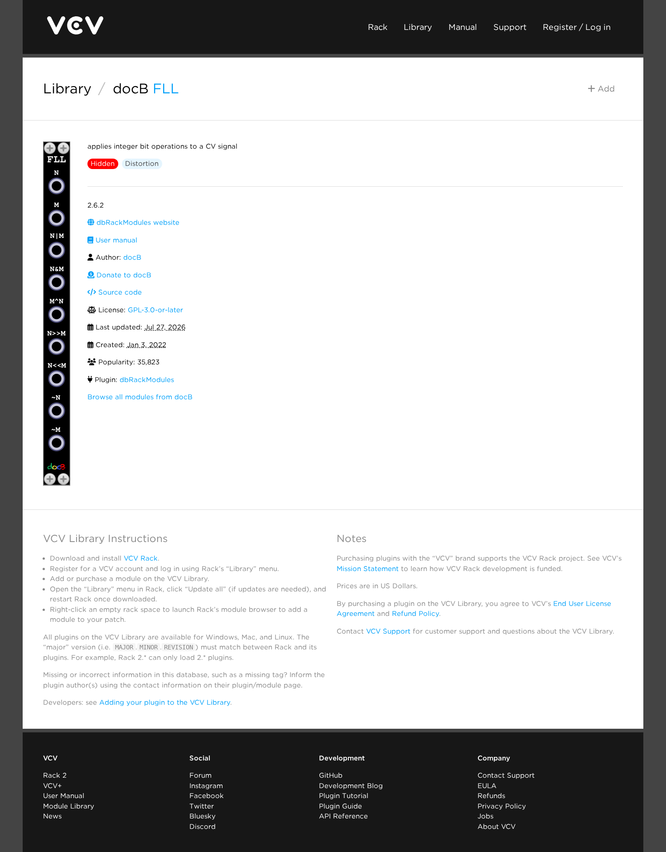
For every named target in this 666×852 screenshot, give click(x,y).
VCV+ (52, 786)
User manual (115, 240)
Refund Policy (415, 614)
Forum (200, 775)
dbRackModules (147, 380)
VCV (50, 758)
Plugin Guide (340, 806)
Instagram (206, 786)
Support (509, 27)
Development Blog (351, 786)
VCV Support (388, 631)
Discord (202, 827)
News (52, 816)
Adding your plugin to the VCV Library (164, 702)
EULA (487, 786)
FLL (166, 88)
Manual (463, 27)
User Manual (63, 796)
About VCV (497, 827)
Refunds (491, 796)
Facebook (206, 796)
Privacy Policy (502, 806)
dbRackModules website (136, 222)
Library (418, 27)
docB (131, 88)
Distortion (142, 164)
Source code (119, 292)
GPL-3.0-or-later (155, 310)
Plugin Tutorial (343, 796)
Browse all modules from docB (140, 397)
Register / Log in (577, 27)
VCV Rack (141, 558)
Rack (377, 27)
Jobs (485, 816)
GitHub (331, 775)
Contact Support (506, 775)
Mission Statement (368, 569)
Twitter (201, 806)
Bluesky (202, 816)
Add (605, 88)
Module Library (68, 806)
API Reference (343, 816)
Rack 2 (55, 775)
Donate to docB (122, 275)
